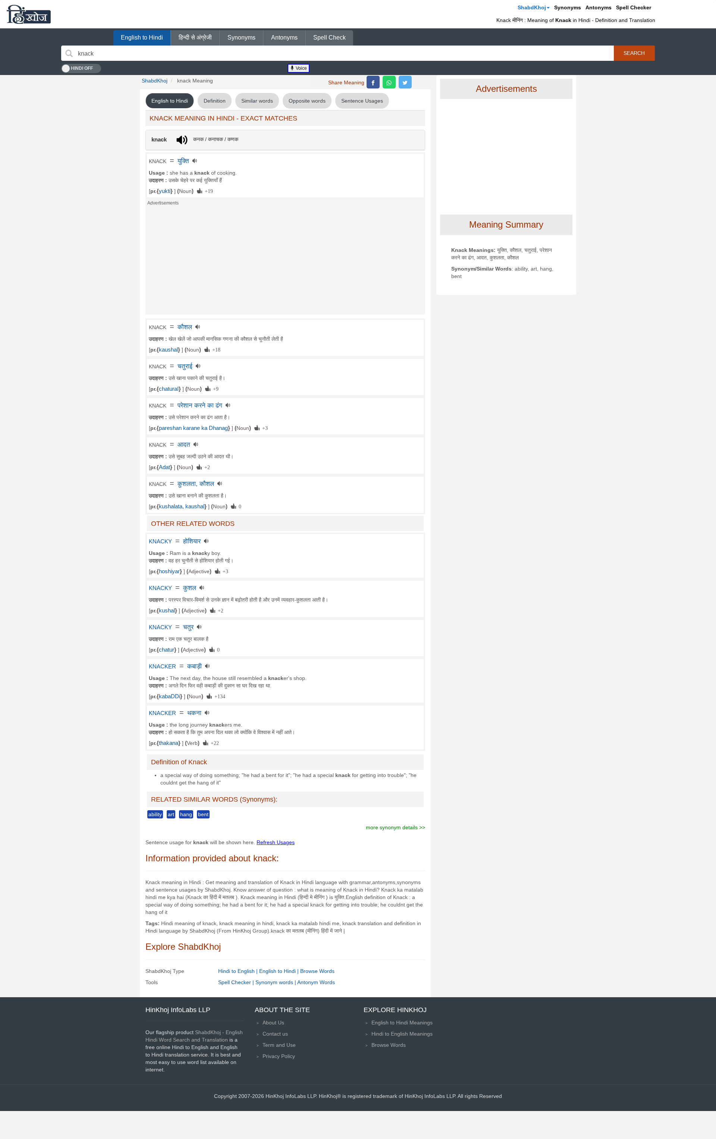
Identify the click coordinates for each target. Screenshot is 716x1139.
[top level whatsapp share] (389, 82)
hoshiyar (169, 571)
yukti (164, 191)
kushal (167, 610)
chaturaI (169, 389)
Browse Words (317, 971)
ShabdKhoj (532, 7)
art (171, 814)
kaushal (168, 349)
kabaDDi (169, 696)
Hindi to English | (238, 971)
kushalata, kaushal (181, 506)
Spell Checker (633, 7)
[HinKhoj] (29, 14)
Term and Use (279, 1045)
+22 (213, 742)
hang (186, 814)
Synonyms (567, 7)
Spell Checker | (236, 982)
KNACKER (162, 666)
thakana (168, 743)
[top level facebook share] (373, 82)
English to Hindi (142, 37)
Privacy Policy (279, 1056)
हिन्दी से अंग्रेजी (195, 37)
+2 (206, 466)
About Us (273, 1023)
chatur (166, 649)
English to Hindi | (279, 971)
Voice (301, 68)
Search (634, 53)
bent (203, 814)
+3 (264, 427)
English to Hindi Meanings (402, 1023)
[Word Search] (69, 53)
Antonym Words (316, 982)
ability (155, 814)
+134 (218, 696)
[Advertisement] (285, 262)
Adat (164, 467)
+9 (214, 388)
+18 (215, 349)
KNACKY (160, 541)
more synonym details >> (395, 827)
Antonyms (598, 7)
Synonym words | (276, 982)
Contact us (275, 1034)
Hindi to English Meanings (402, 1034)
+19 (207, 190)
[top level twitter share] (405, 82)
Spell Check (329, 37)
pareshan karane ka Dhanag (193, 428)
